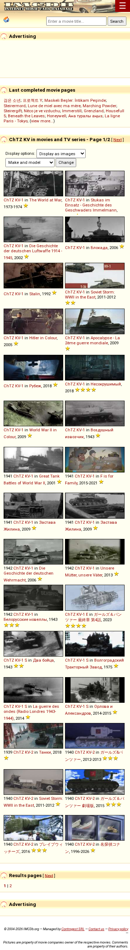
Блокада (99, 247)
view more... (42, 120)
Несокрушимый (106, 384)
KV (17, 199)
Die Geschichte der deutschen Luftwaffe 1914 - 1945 (33, 251)
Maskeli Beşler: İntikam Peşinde (75, 100)
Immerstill (72, 110)
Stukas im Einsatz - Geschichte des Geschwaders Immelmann (91, 205)
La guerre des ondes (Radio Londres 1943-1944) (31, 712)
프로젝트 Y (32, 100)
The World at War (45, 199)
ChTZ (9, 199)
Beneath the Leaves (26, 115)
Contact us (96, 929)
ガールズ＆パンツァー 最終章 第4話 (93, 617)
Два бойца (43, 660)
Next (117, 139)
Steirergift (13, 110)
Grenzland (94, 110)
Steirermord (15, 105)
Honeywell (56, 115)
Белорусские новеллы (25, 619)
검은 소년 (12, 100)
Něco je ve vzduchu (42, 110)
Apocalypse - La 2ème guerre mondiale (92, 340)
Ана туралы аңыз (85, 115)
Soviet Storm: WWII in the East (90, 294)
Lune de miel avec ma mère (54, 105)
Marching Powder (99, 105)
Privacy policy (118, 929)
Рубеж (35, 385)
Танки (45, 752)
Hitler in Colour (43, 337)
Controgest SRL (72, 929)
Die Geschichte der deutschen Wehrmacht (28, 574)
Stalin (34, 293)
